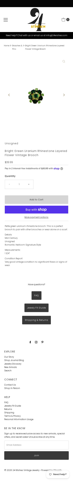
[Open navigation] (5, 19)
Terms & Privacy (12, 416)
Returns (8, 409)
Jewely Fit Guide (36, 307)
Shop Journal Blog (14, 360)
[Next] (64, 95)
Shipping (9, 412)
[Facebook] (30, 342)
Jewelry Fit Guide (12, 405)
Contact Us (10, 384)
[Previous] (9, 95)
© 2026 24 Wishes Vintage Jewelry (22, 470)
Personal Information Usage (18, 419)
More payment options (36, 217)
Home (6, 45)
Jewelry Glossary (12, 363)
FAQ (36, 295)
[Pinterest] (42, 342)
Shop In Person (12, 388)
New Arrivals (10, 367)
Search (8, 370)
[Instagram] (36, 342)
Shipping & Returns (36, 320)
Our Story (9, 356)
